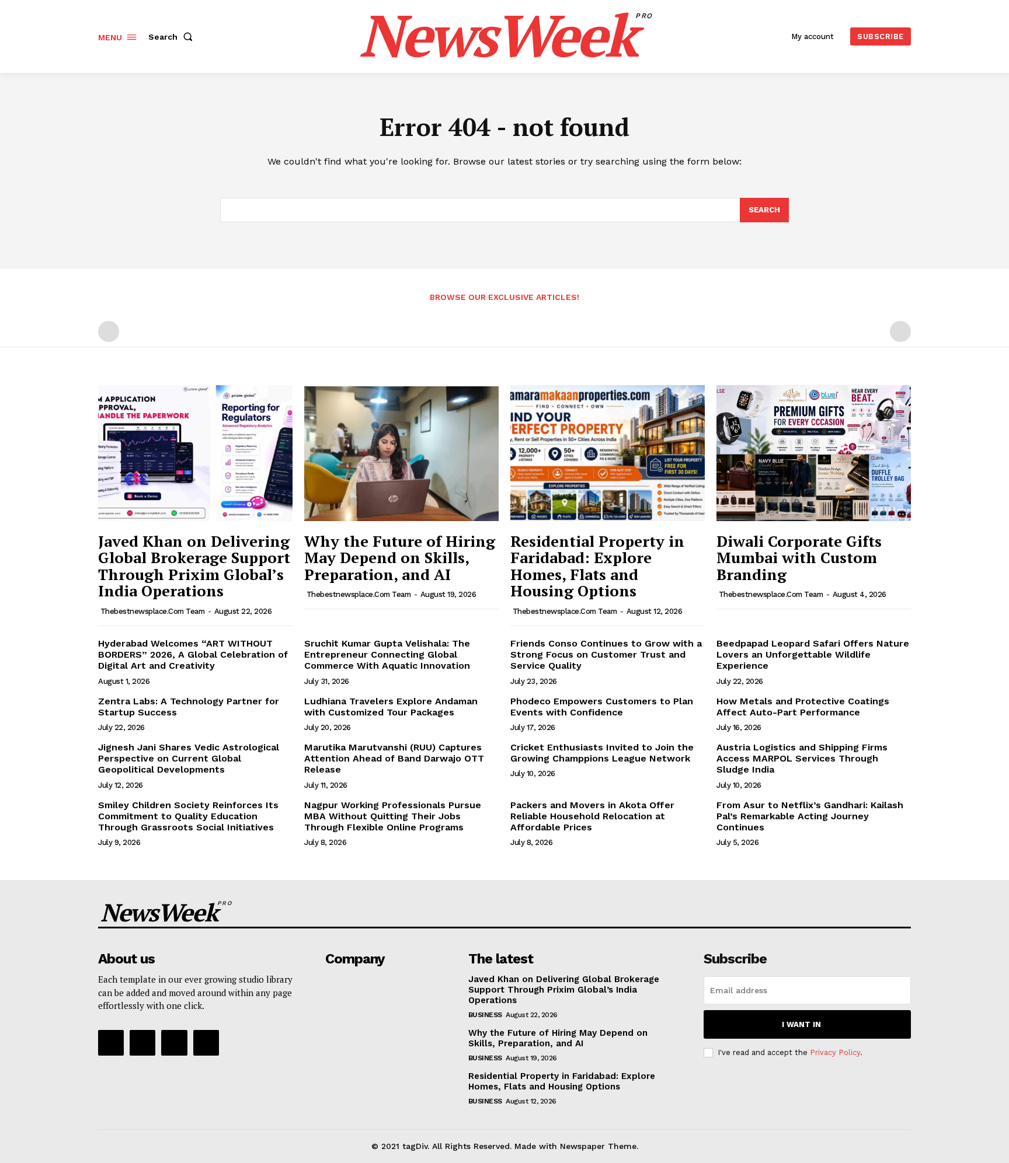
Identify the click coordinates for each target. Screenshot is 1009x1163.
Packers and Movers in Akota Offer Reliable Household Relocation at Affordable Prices (592, 816)
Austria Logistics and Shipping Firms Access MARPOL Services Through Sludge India (802, 758)
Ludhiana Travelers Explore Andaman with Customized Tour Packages (391, 707)
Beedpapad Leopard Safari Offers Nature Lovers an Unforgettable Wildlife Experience (812, 654)
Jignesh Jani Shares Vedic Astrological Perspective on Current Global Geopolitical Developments (188, 758)
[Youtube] (206, 1043)
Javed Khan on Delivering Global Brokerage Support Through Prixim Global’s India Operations (194, 566)
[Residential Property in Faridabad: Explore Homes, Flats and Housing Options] (607, 453)
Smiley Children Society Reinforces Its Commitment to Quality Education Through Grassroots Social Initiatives (188, 816)
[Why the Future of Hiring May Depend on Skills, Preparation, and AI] (401, 453)
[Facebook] (111, 1043)
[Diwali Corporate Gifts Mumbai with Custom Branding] (813, 453)
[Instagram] (142, 1043)
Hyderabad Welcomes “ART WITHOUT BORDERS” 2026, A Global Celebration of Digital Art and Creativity (193, 654)
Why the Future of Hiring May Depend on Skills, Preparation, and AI (399, 557)
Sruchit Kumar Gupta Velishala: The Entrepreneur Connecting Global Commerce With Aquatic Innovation (387, 654)
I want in (801, 1024)
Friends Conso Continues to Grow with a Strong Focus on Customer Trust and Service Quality (606, 654)
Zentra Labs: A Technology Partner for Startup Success (188, 707)
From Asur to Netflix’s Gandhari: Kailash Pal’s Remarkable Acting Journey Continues (809, 816)
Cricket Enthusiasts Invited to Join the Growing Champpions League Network (602, 753)
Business (485, 1015)
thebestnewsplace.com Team (152, 611)
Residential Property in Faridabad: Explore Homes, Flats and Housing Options (597, 566)
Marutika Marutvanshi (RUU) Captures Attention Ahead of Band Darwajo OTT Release (394, 758)
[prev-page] (108, 331)
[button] (172, 37)
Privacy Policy (835, 1052)
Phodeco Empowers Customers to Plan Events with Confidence (601, 707)
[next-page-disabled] (900, 331)
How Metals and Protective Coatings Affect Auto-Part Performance (802, 707)
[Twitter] (174, 1043)
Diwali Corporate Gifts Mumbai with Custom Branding (799, 557)
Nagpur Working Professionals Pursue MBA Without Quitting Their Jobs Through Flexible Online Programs (392, 816)
